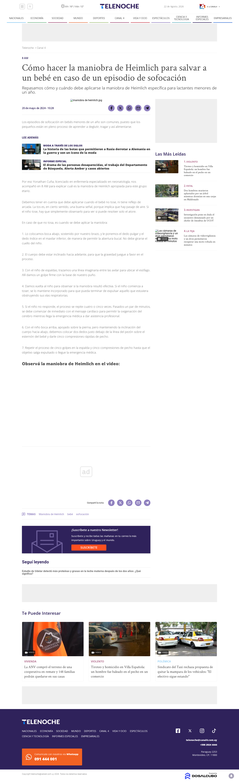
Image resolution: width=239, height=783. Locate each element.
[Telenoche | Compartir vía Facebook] (111, 108)
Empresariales (223, 18)
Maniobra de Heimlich (51, 514)
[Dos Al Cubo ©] (201, 778)
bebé (70, 514)
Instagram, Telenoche (202, 731)
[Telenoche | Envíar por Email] (138, 108)
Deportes (99, 18)
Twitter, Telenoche (190, 731)
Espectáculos (161, 18)
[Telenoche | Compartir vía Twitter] (120, 108)
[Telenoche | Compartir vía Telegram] (147, 108)
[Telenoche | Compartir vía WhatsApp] (129, 108)
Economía (37, 18)
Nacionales (16, 18)
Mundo (78, 18)
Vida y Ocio (140, 18)
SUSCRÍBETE (88, 547)
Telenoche (28, 47)
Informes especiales (202, 18)
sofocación (82, 514)
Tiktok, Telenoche (214, 731)
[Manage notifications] (231, 775)
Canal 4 (119, 18)
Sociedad (57, 18)
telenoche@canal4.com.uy (201, 740)
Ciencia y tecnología (181, 18)
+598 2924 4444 (208, 744)
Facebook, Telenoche (178, 731)
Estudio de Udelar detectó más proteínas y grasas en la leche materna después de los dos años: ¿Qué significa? (81, 572)
